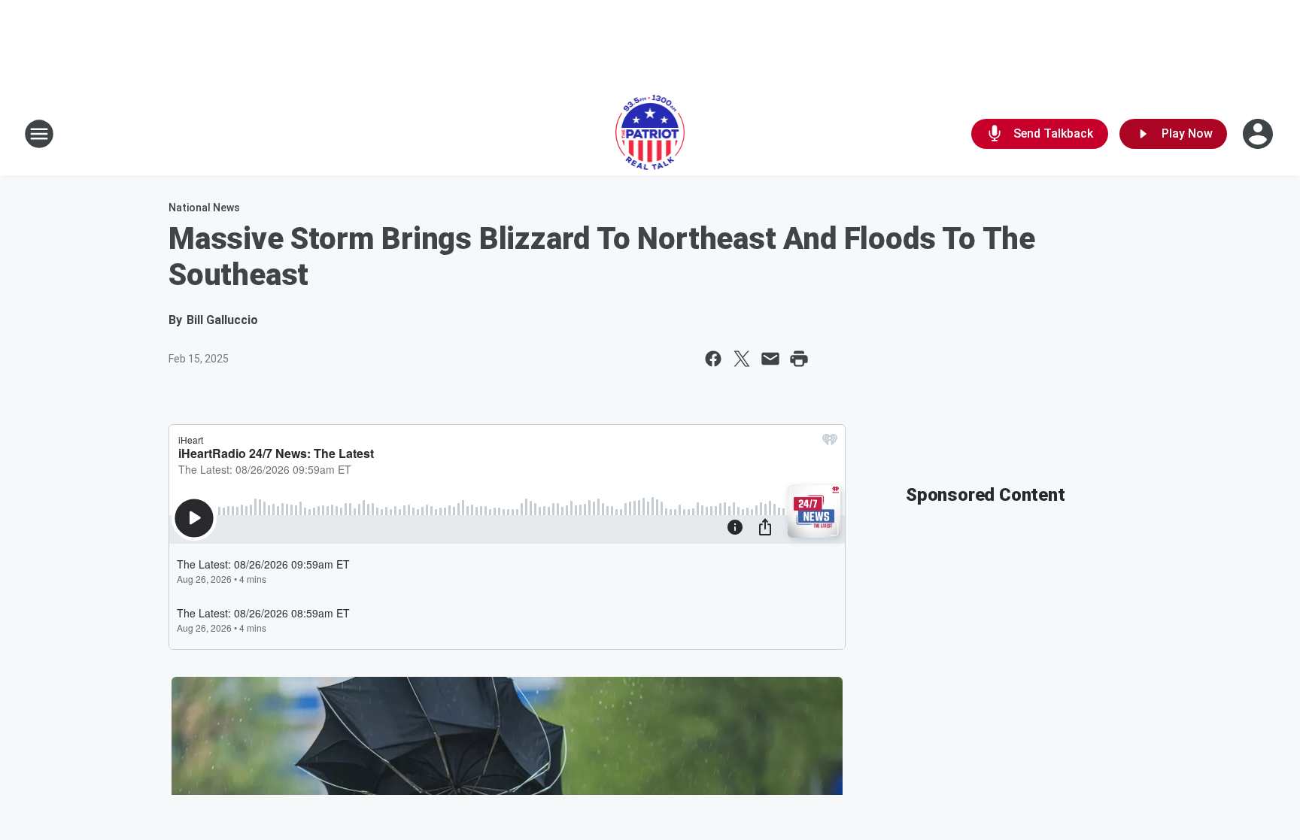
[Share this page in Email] (770, 358)
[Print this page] (798, 358)
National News (204, 208)
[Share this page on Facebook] (713, 358)
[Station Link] (650, 134)
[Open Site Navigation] (39, 134)
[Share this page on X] (741, 358)
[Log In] (1259, 134)
